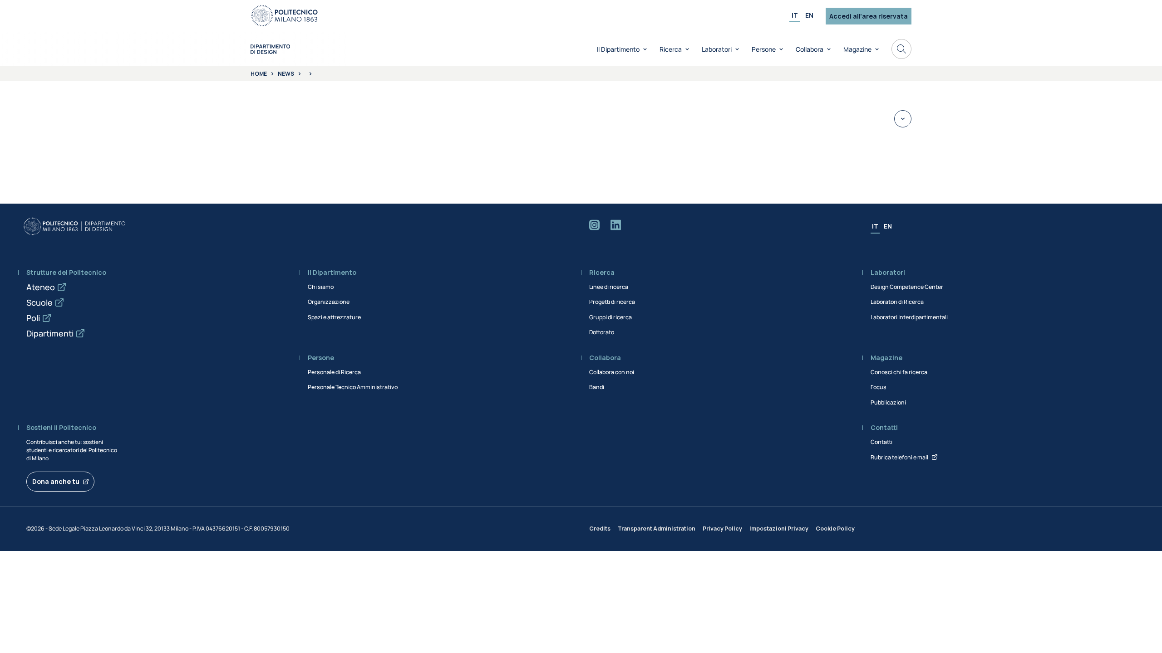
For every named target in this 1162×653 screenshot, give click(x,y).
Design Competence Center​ (907, 287)
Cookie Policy (835, 528)
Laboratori (717, 49)
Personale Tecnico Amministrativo (353, 387)
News (286, 74)
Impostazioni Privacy (778, 528)
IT (795, 15)
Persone (764, 49)
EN (809, 15)
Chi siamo (321, 287)
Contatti (881, 442)
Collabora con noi (611, 372)
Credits (600, 528)
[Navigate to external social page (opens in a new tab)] (594, 226)
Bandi (596, 387)
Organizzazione (329, 302)
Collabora (809, 49)
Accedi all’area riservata (868, 16)
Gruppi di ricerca (610, 317)
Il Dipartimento (618, 49)
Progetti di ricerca (612, 302)
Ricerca (671, 49)
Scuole (39, 302)
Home (259, 74)
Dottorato (601, 332)
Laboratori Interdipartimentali (909, 317)
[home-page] (270, 49)
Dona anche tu (55, 481)
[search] (901, 49)
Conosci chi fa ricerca (899, 372)
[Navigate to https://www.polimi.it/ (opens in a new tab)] (285, 16)
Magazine (857, 49)
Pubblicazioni (888, 402)
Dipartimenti (50, 333)
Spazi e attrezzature (334, 317)
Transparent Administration (656, 528)
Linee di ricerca (608, 287)
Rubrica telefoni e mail (899, 457)
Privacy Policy (722, 528)
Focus (878, 387)
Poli (33, 318)
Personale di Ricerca (334, 372)
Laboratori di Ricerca (897, 302)
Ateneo (40, 287)
